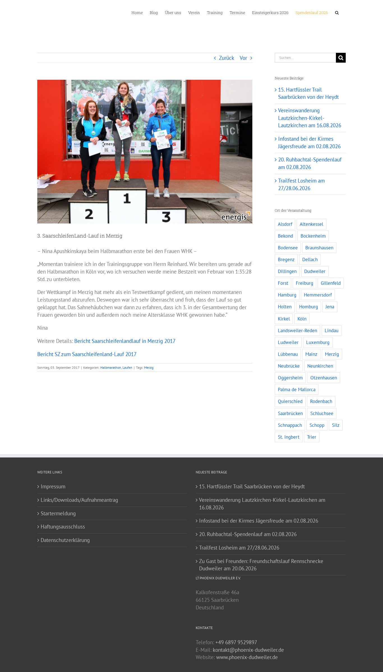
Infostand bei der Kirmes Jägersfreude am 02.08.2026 (258, 520)
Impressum (53, 486)
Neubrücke (289, 366)
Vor (243, 57)
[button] (337, 12)
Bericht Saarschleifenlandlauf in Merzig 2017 (125, 341)
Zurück (226, 57)
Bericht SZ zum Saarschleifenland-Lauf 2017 (87, 354)
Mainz (311, 354)
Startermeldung (58, 513)
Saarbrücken (290, 413)
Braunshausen (319, 248)
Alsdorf (285, 224)
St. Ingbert (288, 437)
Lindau (331, 330)
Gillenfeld (331, 283)
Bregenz (286, 259)
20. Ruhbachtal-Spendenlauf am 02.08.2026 (248, 534)
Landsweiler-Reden (297, 330)
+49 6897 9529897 (236, 642)
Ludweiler (288, 342)
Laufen (127, 367)
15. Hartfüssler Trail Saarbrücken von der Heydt (252, 486)
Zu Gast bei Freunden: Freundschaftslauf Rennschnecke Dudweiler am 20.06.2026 (261, 565)
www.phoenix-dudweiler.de (247, 657)
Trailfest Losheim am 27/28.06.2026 (239, 547)
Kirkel (284, 319)
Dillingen (287, 271)
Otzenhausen (323, 378)
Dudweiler (315, 271)
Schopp (317, 425)
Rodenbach (321, 401)
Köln (301, 319)
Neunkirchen (320, 366)
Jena (330, 307)
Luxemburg (317, 342)
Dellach (310, 259)
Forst (283, 283)
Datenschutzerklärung (65, 540)
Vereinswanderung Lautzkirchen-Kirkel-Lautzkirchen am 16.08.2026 (309, 118)
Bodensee (288, 248)
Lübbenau (288, 354)
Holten (285, 307)
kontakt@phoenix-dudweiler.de (248, 649)
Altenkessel (311, 224)
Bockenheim (313, 236)
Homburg (308, 307)
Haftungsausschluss (63, 526)
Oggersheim (290, 378)
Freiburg (304, 283)
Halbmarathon (110, 367)
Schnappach (290, 425)
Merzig (148, 367)
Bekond (285, 236)
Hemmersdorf (318, 295)
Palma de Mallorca (296, 389)
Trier (311, 437)
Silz (336, 425)
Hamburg (287, 295)
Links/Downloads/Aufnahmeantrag (79, 499)
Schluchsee (321, 413)
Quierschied (290, 401)
